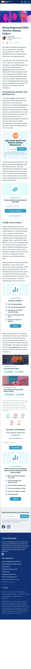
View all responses (15, 216)
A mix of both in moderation (17, 485)
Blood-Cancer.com (8, 584)
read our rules (15, 432)
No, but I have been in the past (16, 315)
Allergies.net (6, 566)
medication (16, 347)
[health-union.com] (9, 538)
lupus (23, 47)
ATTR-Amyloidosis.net (9, 577)
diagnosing (6, 69)
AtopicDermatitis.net (9, 574)
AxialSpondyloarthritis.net (10, 579)
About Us (4, 592)
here (8, 410)
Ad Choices (5, 598)
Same (18, 422)
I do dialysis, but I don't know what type (15, 311)
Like (7, 415)
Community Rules (17, 596)
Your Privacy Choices (23, 594)
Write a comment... (10, 442)
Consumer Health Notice (9, 594)
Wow (11, 422)
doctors (20, 164)
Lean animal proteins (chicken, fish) (14, 481)
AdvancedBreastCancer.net (11, 561)
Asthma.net (6, 572)
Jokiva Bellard (11, 36)
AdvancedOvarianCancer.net (11, 564)
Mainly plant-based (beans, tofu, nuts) (17, 476)
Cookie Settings (6, 596)
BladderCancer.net (8, 582)
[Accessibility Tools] (22, 1)
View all (5, 587)
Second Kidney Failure (11, 368)
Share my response (15, 211)
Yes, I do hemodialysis (15, 304)
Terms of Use (16, 521)
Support (15, 415)
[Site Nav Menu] (29, 1)
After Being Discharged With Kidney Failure (13, 390)
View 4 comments (15, 438)
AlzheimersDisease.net (9, 569)
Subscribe (22, 149)
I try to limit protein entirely (17, 488)
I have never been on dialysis (14, 320)
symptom (12, 98)
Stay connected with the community (15, 512)
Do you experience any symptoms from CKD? (15, 201)
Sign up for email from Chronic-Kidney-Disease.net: (15, 143)
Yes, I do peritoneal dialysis (17, 307)
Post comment (15, 447)
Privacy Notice (15, 154)
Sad (22, 415)
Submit (15, 326)
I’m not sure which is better (16, 491)
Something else (13, 494)
